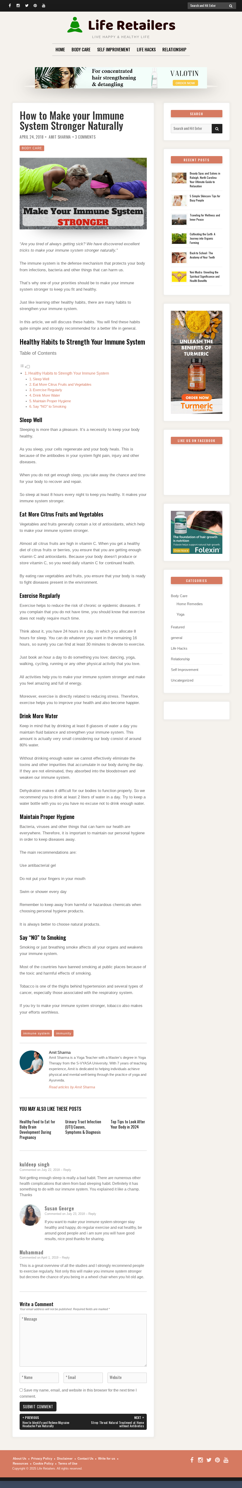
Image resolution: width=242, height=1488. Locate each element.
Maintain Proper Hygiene (52, 401)
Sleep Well (41, 379)
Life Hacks (146, 49)
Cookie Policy (43, 1463)
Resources (20, 1463)
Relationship (174, 49)
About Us (19, 1458)
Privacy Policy (41, 1458)
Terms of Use (67, 1463)
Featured (178, 627)
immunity (63, 1033)
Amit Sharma (60, 137)
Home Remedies (190, 604)
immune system (36, 1033)
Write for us (106, 1458)
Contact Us (85, 1458)
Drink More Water (46, 395)
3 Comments (85, 137)
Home (60, 49)
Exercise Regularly (47, 390)
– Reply (66, 1170)
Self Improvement (113, 49)
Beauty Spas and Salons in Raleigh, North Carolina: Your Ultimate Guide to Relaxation (205, 179)
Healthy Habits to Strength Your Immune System (68, 373)
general (176, 638)
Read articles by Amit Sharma (72, 1087)
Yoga (180, 614)
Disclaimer (65, 1458)
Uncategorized (182, 680)
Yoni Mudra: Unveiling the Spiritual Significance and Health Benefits (205, 276)
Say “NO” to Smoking (49, 406)
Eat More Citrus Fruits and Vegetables (62, 384)
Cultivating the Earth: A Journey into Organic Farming (202, 238)
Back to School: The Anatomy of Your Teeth (202, 255)
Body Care (81, 49)
